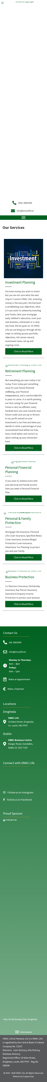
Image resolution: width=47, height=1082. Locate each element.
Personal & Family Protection (18, 520)
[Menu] (23, 217)
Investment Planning (20, 282)
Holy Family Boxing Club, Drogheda (20, 1019)
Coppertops (28, 1076)
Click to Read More (28, 351)
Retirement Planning (20, 371)
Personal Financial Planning (18, 469)
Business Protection (19, 577)
